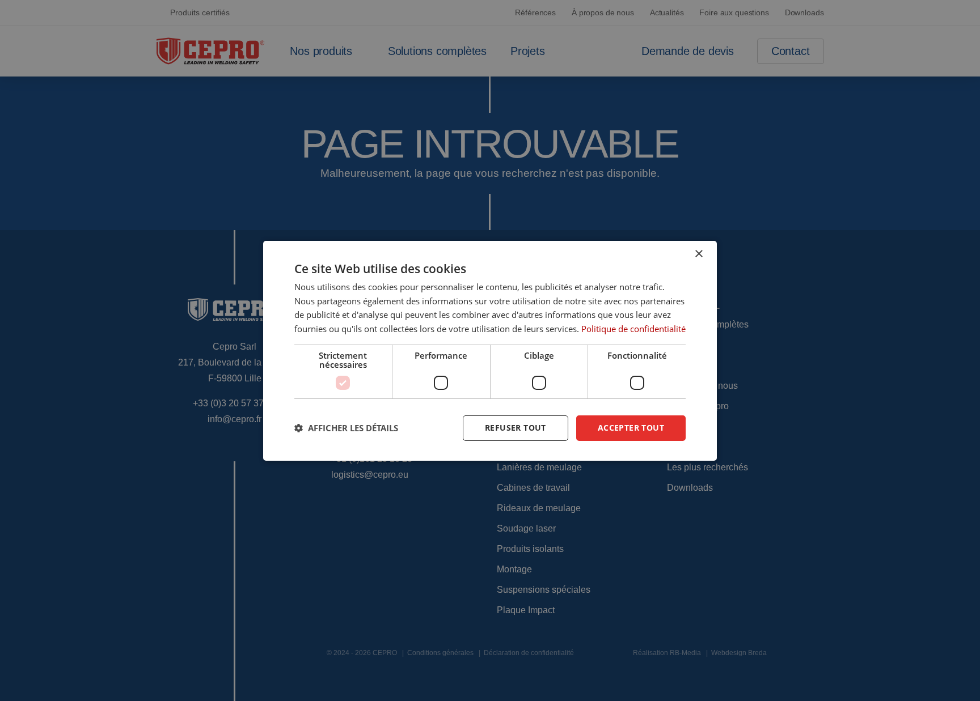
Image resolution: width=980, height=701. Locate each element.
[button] (346, 428)
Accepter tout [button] (631, 427)
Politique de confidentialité (633, 328)
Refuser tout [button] (515, 427)
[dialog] (490, 350)
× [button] (698, 253)
